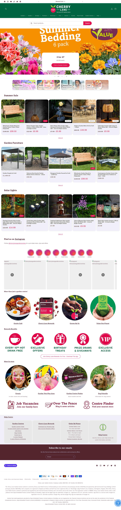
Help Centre (8, 417)
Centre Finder (97, 401)
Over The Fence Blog (59, 401)
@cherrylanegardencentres (17, 243)
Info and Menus (17, 296)
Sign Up (45, 296)
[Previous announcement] (38, 1)
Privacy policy (36, 479)
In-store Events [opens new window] (18, 428)
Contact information (63, 479)
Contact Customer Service (74, 439)
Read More (73, 296)
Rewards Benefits (10, 329)
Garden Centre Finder (45, 366)
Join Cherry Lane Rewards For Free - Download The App (60, 356)
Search (87, 23)
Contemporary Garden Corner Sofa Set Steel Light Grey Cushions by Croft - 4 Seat (107, 175)
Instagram (20, 239)
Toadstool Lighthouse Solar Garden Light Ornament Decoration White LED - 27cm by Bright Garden (60, 222)
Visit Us (73, 366)
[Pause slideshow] (66, 76)
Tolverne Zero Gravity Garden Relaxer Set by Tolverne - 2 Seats (36, 174)
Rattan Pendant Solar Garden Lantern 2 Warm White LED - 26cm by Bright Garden (36, 127)
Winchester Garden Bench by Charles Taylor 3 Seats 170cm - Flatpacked (11, 127)
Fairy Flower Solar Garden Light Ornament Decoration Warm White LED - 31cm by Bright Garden (60, 127)
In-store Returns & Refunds (18, 439)
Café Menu (18, 430)
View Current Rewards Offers (46, 428)
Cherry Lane (11, 479)
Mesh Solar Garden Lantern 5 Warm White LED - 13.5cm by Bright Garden (108, 222)
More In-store (9, 361)
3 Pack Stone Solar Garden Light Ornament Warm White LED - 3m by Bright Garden (36, 222)
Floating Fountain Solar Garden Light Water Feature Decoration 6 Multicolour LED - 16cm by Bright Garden (12, 222)
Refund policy (28, 479)
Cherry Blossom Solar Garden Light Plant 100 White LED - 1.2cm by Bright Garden (84, 222)
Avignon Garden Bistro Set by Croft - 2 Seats (84, 126)
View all (60, 138)
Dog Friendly (18, 432)
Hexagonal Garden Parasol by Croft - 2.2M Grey (60, 174)
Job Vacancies (21, 401)
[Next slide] (62, 76)
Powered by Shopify (18, 479)
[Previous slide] (55, 76)
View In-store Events (16, 366)
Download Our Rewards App (46, 426)
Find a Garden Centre (60, 65)
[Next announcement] (82, 1)
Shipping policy (53, 479)
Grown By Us (18, 435)
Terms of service (44, 479)
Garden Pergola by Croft (9, 173)
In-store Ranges (18, 437)
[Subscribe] (73, 457)
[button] (6, 9)
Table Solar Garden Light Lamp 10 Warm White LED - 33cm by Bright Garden (107, 127)
